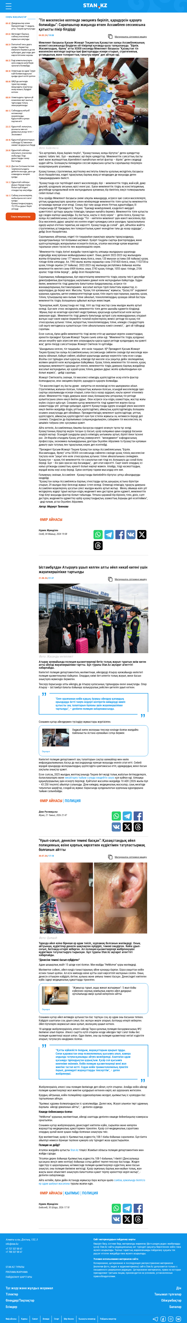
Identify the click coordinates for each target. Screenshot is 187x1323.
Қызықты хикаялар (87, 1319)
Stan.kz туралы (15, 1267)
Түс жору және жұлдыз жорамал (29, 1288)
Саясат (35, 1319)
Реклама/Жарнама (17, 1272)
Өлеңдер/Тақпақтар (20, 1300)
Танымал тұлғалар (167, 1294)
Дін (178, 1288)
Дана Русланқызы (48, 812)
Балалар (175, 1307)
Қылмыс (72, 1193)
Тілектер (12, 1294)
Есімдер (11, 1307)
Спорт (56, 1319)
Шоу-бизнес (69, 1319)
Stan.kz (74, 1150)
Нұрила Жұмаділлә (48, 530)
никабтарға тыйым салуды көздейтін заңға (89, 777)
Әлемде (46, 1319)
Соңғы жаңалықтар (20, 216)
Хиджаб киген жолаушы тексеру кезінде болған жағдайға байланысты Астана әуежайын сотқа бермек (105, 731)
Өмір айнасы (51, 520)
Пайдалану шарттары (19, 1277)
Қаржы (24, 1319)
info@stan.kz (12, 1243)
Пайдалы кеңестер (108, 1319)
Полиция (73, 801)
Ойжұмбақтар (171, 1300)
